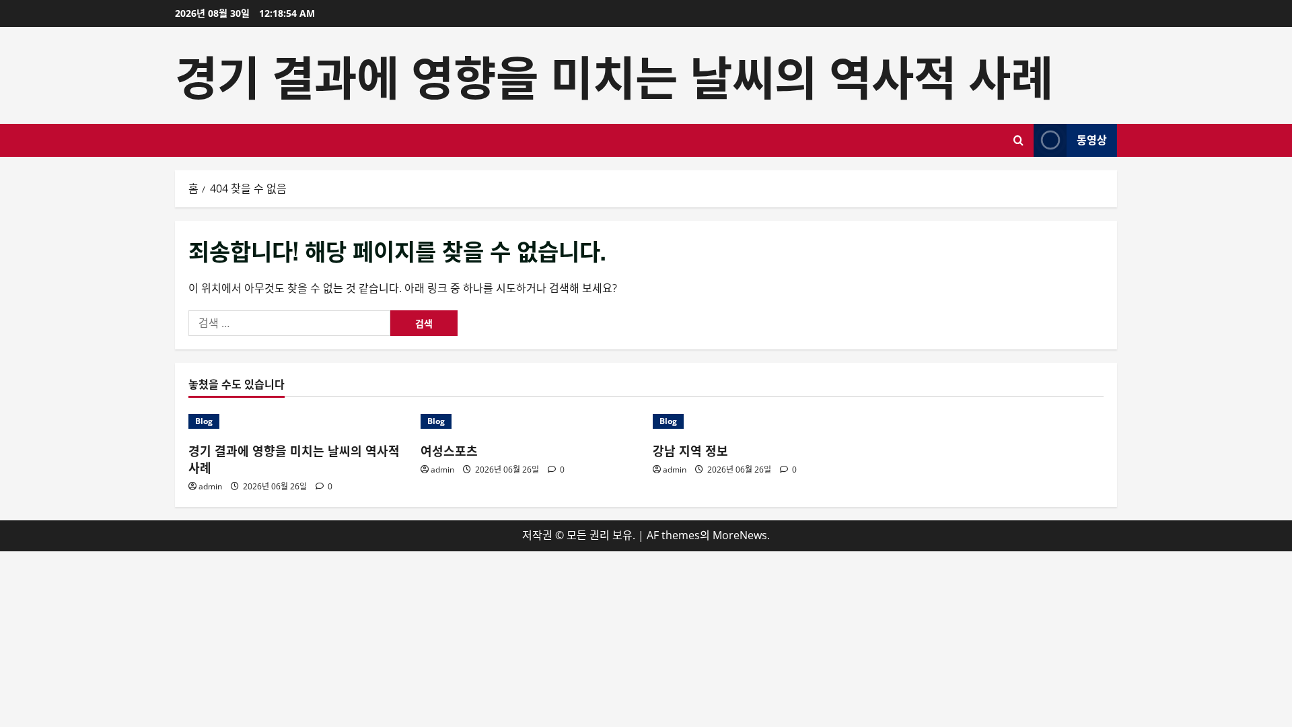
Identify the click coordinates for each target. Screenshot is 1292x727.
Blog (204, 421)
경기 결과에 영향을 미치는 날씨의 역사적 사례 (614, 74)
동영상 (1092, 139)
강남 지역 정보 (690, 450)
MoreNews (740, 535)
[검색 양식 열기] (1018, 140)
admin (210, 486)
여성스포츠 (449, 450)
